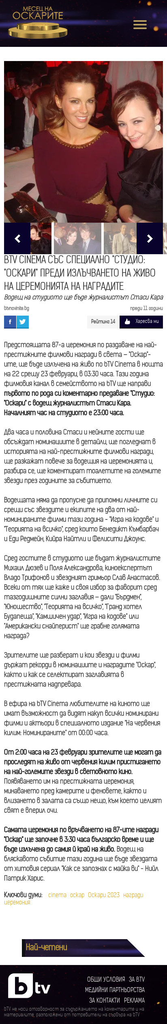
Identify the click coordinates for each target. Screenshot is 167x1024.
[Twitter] (23, 322)
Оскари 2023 (104, 896)
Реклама (134, 1001)
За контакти (104, 1001)
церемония (17, 903)
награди (133, 896)
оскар (77, 896)
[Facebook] (10, 322)
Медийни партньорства (115, 991)
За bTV (137, 980)
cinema (57, 896)
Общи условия (106, 980)
